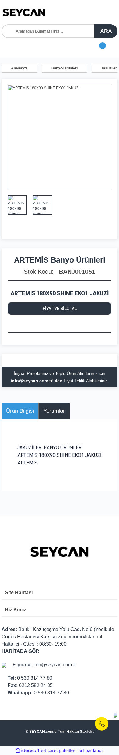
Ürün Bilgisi (20, 411)
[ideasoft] (27, 750)
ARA (106, 31)
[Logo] (24, 12)
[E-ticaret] (59, 750)
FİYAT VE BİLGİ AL (60, 308)
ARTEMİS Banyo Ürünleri (59, 260)
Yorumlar (54, 411)
